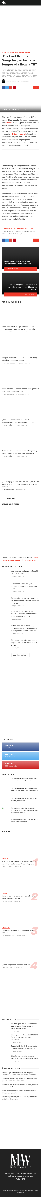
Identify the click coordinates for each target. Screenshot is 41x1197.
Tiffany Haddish (19, 134)
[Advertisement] (20, 29)
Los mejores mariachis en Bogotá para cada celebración (24, 572)
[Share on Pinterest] (14, 87)
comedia (8, 123)
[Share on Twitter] (7, 87)
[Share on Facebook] (3, 87)
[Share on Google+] (10, 87)
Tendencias (6, 927)
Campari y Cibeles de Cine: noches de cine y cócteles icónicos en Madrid (19, 359)
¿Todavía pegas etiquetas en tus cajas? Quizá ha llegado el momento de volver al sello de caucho (20, 484)
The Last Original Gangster (26, 231)
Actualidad (6, 52)
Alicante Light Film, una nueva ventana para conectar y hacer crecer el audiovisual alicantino (24, 1026)
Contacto (29, 1176)
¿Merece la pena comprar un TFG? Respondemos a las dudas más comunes (18, 421)
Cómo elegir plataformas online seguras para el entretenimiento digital (24, 642)
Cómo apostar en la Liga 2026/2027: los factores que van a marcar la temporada (18, 328)
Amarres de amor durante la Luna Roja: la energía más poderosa (18, 897)
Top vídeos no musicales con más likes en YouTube (18, 931)
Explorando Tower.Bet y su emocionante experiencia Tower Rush (24, 586)
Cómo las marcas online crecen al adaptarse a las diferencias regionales (20, 390)
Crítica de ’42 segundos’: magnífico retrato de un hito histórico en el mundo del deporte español (25, 810)
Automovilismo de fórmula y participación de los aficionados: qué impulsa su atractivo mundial (24, 628)
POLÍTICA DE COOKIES (15, 1176)
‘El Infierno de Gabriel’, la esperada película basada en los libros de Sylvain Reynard (19, 862)
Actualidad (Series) (17, 52)
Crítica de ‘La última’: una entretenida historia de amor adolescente (24, 780)
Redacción (8, 332)
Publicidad (20, 1179)
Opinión (4, 893)
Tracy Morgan (22, 234)
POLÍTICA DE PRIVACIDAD (26, 1173)
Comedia (8, 231)
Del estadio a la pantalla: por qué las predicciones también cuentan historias (25, 600)
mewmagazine (13, 81)
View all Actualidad (19, 655)
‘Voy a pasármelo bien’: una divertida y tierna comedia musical (24, 821)
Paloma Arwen (9, 363)
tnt (15, 234)
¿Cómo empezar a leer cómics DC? (16, 965)
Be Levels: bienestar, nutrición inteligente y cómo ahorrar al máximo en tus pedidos (19, 452)
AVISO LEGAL (10, 1173)
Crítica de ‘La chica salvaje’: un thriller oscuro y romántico (24, 799)
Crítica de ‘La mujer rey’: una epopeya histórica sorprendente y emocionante (24, 790)
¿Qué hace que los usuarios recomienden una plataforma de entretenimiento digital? (24, 613)
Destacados (6, 962)
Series (27, 52)
